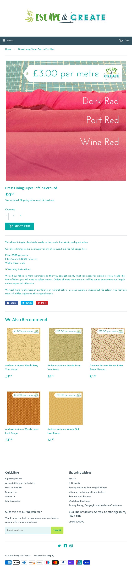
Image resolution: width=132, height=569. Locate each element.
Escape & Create (22, 556)
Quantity (10, 209)
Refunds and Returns (80, 496)
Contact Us (11, 492)
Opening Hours (13, 479)
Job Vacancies (12, 501)
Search (72, 479)
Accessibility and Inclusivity (20, 483)
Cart (126, 40)
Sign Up (57, 530)
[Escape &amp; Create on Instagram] (71, 546)
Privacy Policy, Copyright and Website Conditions (95, 505)
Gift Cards (74, 483)
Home (8, 49)
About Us (10, 496)
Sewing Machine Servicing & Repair (88, 487)
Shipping (24, 200)
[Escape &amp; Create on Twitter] (59, 546)
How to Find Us (13, 487)
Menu (10, 40)
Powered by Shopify (44, 556)
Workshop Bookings (79, 501)
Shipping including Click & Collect (87, 492)
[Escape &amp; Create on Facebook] (65, 546)
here (84, 249)
